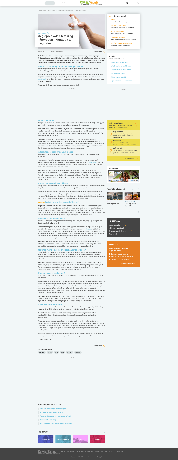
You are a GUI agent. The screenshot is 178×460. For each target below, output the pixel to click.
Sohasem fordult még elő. (119, 254)
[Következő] (103, 432)
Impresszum (99, 451)
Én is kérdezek (129, 158)
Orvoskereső (113, 234)
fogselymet (92, 162)
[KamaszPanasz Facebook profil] (123, 176)
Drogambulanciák (115, 225)
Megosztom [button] (98, 51)
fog (62, 352)
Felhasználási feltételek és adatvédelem (77, 451)
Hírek (44, 10)
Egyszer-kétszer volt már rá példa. (122, 256)
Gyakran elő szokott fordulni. (120, 259)
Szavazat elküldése (128, 264)
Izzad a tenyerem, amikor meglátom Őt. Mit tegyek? (62, 202)
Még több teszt (131, 212)
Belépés (49, 3)
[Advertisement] (71, 380)
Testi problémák (51, 10)
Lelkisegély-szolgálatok (117, 228)
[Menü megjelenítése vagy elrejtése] (40, 3)
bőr (56, 352)
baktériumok (42, 79)
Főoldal (40, 10)
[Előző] (98, 432)
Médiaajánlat (110, 451)
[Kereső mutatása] (127, 3)
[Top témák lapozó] (71, 432)
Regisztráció (61, 3)
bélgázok (88, 229)
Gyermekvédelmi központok (118, 231)
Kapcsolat (121, 451)
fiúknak (41, 352)
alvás (50, 352)
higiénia (77, 352)
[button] (135, 3)
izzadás (69, 352)
